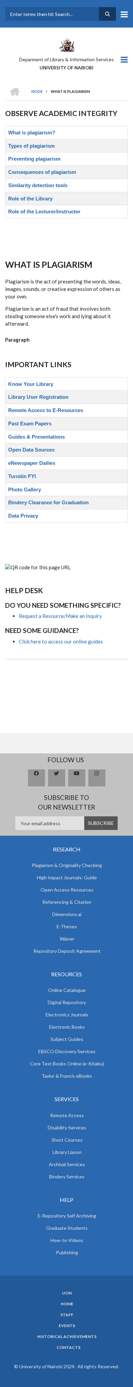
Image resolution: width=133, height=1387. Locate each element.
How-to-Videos (66, 1240)
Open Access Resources (67, 890)
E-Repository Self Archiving (67, 1216)
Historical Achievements (67, 1337)
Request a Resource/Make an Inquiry (60, 616)
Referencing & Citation (66, 902)
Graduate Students (67, 1228)
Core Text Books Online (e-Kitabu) (67, 1063)
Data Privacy (23, 516)
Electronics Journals (67, 1014)
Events (67, 1326)
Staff (66, 1315)
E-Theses (67, 926)
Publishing (67, 1252)
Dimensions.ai (67, 914)
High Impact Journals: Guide (67, 877)
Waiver (67, 939)
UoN (67, 1293)
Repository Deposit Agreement (67, 951)
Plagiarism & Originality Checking (67, 865)
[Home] (66, 44)
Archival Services (67, 1164)
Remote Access (67, 1115)
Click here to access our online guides (61, 641)
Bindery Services (67, 1176)
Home (67, 1304)
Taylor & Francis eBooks (67, 1076)
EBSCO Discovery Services (66, 1051)
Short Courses (67, 1140)
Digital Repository (67, 1002)
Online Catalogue (67, 990)
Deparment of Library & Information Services (66, 59)
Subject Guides (66, 1039)
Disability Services (67, 1127)
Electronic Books (67, 1027)
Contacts (68, 1347)
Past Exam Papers (29, 423)
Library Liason (67, 1152)
